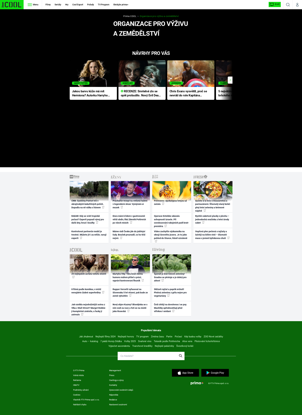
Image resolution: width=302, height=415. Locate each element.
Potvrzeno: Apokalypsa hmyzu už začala (170, 202)
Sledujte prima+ (120, 4)
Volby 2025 (130, 341)
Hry (66, 4)
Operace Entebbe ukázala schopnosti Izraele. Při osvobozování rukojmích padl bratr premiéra (171, 221)
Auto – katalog (90, 341)
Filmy (48, 4)
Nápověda (113, 395)
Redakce (113, 399)
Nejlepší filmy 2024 (105, 336)
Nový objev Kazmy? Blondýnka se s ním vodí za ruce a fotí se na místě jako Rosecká (130, 308)
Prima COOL (130, 16)
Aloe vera (187, 341)
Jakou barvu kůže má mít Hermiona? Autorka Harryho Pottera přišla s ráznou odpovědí (90, 94)
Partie (169, 336)
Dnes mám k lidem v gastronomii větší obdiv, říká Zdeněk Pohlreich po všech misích (129, 219)
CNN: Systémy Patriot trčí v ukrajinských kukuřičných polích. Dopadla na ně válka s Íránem (87, 204)
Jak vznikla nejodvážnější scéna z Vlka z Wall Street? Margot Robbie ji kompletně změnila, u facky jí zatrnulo (88, 309)
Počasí (178, 336)
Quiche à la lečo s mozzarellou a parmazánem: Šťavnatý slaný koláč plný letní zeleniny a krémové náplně (212, 205)
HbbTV (76, 385)
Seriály (58, 4)
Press (111, 375)
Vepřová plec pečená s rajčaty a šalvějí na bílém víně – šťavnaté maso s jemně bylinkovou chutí (211, 234)
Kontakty (113, 385)
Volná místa (78, 375)
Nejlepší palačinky (164, 346)
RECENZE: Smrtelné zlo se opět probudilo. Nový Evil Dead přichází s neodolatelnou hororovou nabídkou (140, 94)
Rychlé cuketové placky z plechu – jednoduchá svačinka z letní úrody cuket (212, 219)
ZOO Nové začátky (213, 336)
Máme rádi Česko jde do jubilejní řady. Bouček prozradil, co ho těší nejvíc (129, 234)
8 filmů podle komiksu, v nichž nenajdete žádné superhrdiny (86, 291)
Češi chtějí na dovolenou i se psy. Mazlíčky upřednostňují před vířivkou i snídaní (170, 308)
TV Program (103, 4)
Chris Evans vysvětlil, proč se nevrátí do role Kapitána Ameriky (188, 94)
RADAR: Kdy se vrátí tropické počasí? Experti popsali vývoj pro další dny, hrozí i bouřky (87, 219)
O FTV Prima (78, 370)
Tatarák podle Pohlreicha (167, 341)
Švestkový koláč (184, 346)
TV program (142, 336)
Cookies (76, 395)
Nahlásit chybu (79, 404)
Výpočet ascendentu (119, 346)
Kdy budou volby (192, 336)
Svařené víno (144, 341)
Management (115, 370)
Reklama (77, 380)
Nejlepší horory (126, 336)
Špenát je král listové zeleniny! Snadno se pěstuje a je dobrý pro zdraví (170, 277)
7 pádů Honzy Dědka (111, 341)
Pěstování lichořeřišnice (207, 341)
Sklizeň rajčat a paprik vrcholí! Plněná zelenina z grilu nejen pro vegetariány (170, 292)
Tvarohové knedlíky (142, 346)
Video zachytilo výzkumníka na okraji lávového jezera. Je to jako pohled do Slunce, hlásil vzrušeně (170, 234)
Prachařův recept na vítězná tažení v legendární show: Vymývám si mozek (130, 204)
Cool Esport (77, 4)
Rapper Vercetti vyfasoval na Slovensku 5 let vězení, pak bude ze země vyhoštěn (130, 292)
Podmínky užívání (81, 390)
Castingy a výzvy (116, 380)
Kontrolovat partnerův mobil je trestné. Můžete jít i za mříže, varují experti (88, 234)
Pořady (90, 4)
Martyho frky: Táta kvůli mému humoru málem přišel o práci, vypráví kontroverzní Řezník (128, 277)
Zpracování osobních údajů (121, 390)
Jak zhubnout (86, 336)
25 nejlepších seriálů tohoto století (88, 274)
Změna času (157, 336)
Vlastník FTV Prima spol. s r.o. (86, 399)
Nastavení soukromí (118, 404)
